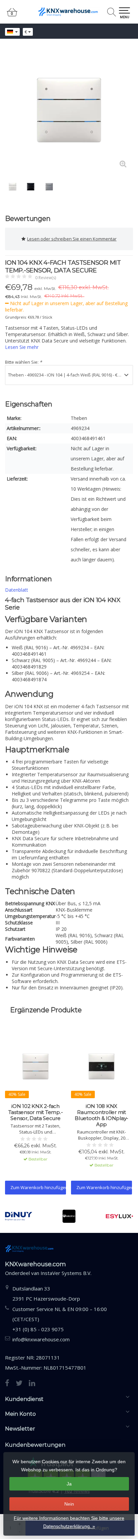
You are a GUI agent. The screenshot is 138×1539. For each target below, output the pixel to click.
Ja (69, 1483)
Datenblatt (16, 590)
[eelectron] (69, 1216)
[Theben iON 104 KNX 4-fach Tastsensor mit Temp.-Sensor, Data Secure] (69, 109)
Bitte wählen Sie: (23, 362)
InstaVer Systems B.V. (66, 1273)
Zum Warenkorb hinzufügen (38, 1187)
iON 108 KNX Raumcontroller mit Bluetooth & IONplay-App (101, 1115)
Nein (69, 1504)
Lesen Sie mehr (22, 347)
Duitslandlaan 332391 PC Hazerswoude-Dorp (46, 1293)
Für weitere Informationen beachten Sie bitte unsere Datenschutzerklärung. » (69, 1522)
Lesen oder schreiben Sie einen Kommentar (72, 239)
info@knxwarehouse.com (41, 1339)
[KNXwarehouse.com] (69, 12)
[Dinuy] (18, 1216)
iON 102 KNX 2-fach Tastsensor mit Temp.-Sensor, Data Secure (35, 1112)
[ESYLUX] (119, 1216)
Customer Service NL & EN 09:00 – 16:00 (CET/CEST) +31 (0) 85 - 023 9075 (59, 1319)
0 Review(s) (45, 278)
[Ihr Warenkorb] (12, 15)
